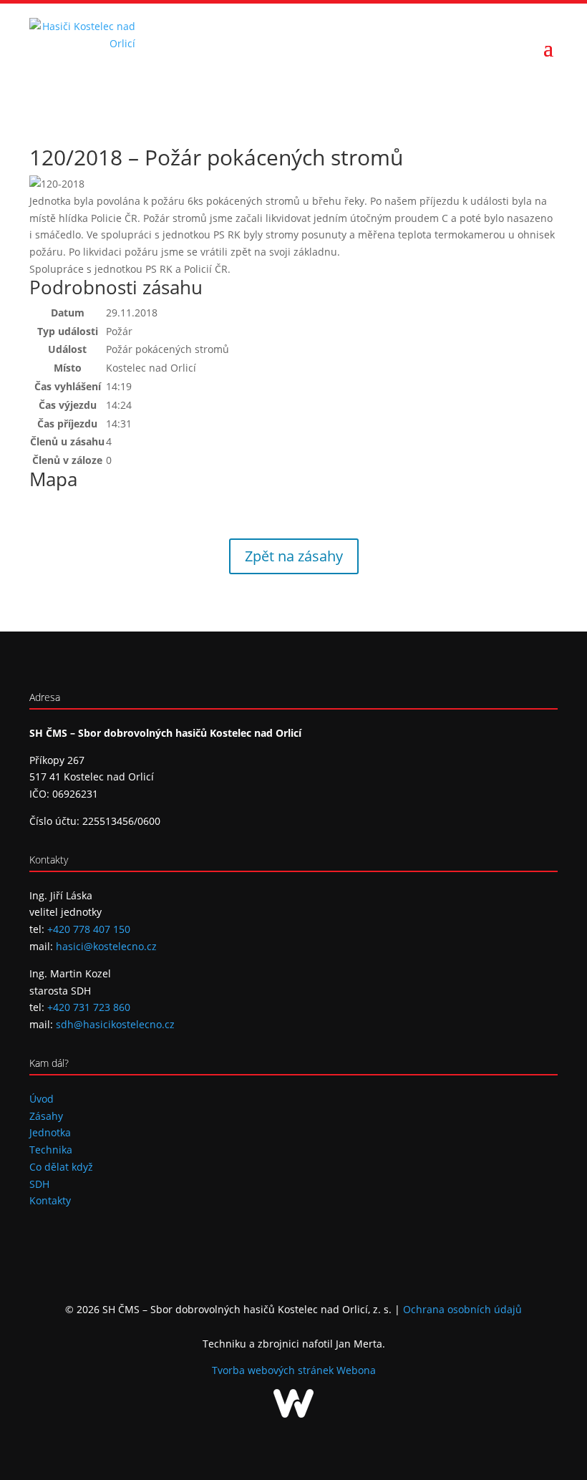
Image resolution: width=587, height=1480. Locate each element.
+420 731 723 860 (88, 1007)
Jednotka (50, 1132)
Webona (356, 1370)
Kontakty (50, 1200)
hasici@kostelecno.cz (106, 946)
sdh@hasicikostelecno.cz (115, 1024)
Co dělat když (61, 1167)
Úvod (41, 1099)
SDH (39, 1184)
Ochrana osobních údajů (462, 1309)
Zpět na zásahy (294, 556)
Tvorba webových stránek (274, 1370)
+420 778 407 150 (88, 929)
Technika (50, 1149)
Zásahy (46, 1116)
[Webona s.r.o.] (293, 1414)
